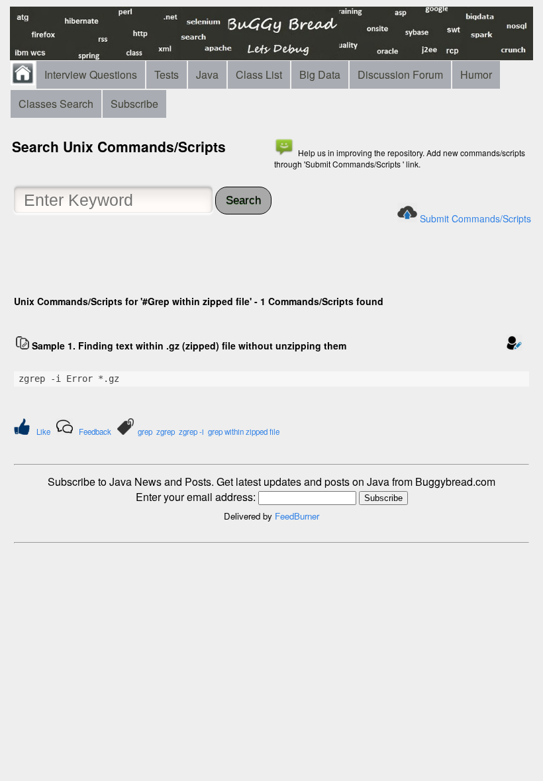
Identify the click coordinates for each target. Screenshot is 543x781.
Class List (259, 74)
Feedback (95, 431)
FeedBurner (297, 516)
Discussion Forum (400, 74)
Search (243, 200)
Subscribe (134, 103)
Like (43, 431)
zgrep (165, 431)
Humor (476, 74)
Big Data (319, 74)
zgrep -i (191, 431)
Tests (166, 74)
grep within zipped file (243, 431)
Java (207, 74)
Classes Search (56, 103)
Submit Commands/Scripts (475, 218)
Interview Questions (90, 74)
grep (145, 431)
